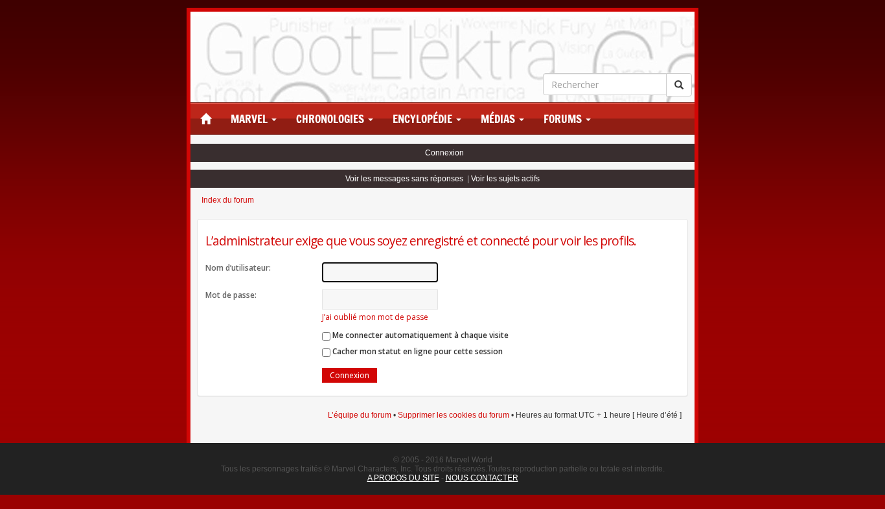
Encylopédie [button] (424, 119)
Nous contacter (482, 477)
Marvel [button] (250, 119)
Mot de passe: (231, 294)
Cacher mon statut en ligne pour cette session (416, 351)
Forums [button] (564, 119)
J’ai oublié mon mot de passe (375, 316)
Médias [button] (499, 119)
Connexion (444, 152)
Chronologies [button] (331, 119)
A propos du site (403, 477)
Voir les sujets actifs (505, 178)
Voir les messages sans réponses (404, 178)
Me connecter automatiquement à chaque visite (419, 335)
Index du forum (227, 200)
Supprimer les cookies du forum (453, 415)
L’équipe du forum (359, 415)
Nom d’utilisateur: (238, 267)
